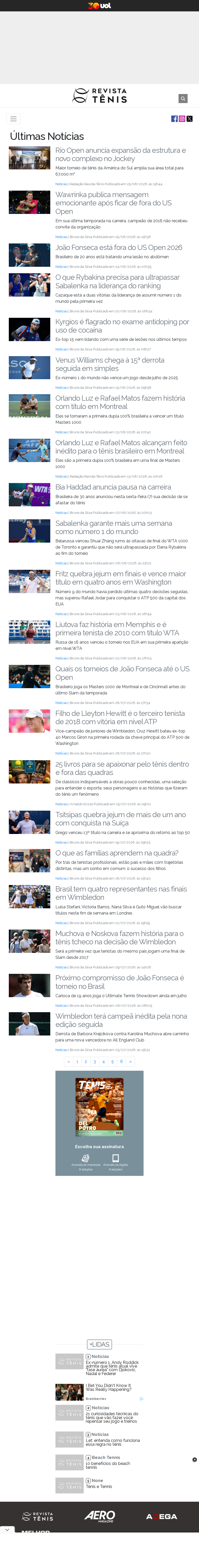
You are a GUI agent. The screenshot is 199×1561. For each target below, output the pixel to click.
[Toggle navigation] (13, 119)
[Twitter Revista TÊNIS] (189, 118)
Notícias (61, 184)
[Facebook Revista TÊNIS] (174, 118)
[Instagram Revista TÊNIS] (181, 118)
